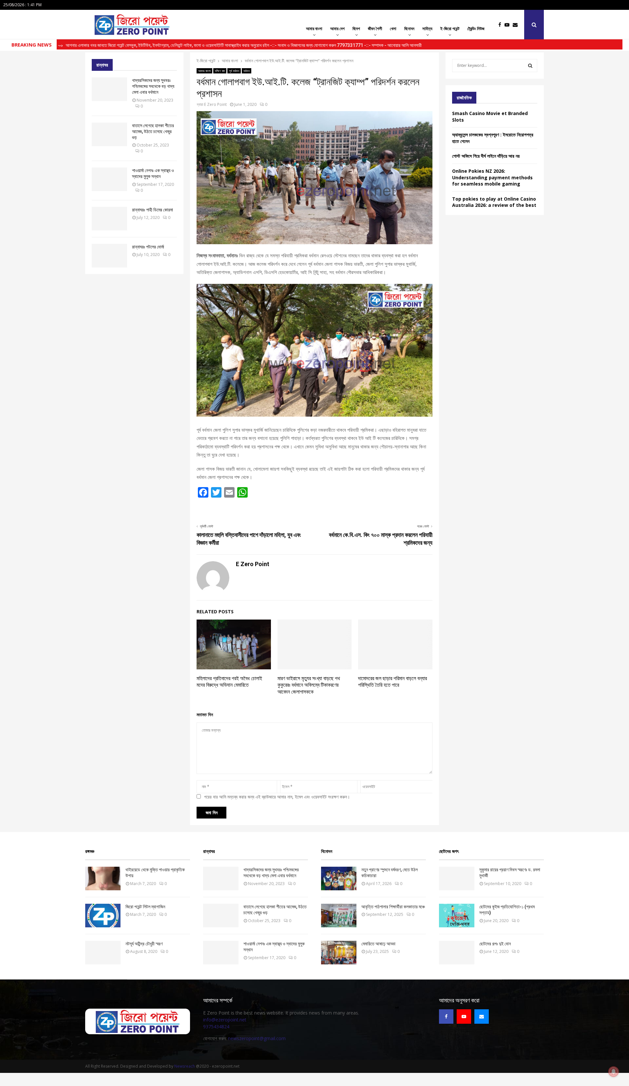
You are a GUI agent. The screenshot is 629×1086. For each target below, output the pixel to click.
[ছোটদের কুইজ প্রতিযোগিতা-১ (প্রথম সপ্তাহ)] (456, 915)
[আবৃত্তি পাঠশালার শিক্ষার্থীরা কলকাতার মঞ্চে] (338, 915)
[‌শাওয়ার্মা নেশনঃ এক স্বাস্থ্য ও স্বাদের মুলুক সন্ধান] (109, 179)
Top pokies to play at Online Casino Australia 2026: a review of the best (494, 202)
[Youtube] (509, 25)
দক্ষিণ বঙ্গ (220, 71)
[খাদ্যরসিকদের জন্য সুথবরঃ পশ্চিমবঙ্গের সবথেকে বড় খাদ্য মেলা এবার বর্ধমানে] (109, 89)
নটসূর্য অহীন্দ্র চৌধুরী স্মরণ (143, 943)
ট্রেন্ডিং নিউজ (476, 28)
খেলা (393, 28)
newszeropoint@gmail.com (257, 1038)
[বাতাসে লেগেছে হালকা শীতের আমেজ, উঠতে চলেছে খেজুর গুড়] (109, 134)
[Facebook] (501, 25)
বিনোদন (409, 28)
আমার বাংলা (314, 28)
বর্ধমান (246, 71)
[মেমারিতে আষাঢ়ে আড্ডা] (338, 952)
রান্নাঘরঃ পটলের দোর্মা (148, 246)
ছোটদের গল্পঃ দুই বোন (495, 943)
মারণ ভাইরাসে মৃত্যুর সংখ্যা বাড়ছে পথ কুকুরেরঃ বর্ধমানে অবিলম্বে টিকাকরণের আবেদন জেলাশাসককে (308, 685)
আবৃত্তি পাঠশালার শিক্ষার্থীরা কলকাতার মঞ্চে (393, 906)
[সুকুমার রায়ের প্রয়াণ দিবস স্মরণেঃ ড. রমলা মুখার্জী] (456, 878)
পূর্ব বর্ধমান (234, 71)
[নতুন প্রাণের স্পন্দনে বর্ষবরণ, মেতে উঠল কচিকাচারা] (338, 878)
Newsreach (184, 1066)
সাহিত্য (427, 28)
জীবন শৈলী (375, 28)
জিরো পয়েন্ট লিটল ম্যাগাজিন (145, 906)
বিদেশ (356, 28)
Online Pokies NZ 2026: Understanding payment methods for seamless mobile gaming (492, 177)
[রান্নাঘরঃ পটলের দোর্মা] (109, 255)
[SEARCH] (530, 65)
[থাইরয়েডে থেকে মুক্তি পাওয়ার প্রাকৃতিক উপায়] (103, 878)
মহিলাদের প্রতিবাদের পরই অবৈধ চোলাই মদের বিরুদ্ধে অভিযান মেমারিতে (229, 681)
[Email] (517, 25)
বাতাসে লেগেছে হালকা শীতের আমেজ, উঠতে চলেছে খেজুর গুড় (153, 131)
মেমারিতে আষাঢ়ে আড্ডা (378, 943)
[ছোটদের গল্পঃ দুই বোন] (456, 952)
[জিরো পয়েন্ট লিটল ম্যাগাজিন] (103, 915)
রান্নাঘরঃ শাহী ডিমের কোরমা (152, 209)
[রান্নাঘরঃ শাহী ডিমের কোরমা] (109, 218)
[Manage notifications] (613, 1071)
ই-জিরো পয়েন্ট (449, 28)
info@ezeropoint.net (224, 1020)
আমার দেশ (337, 28)
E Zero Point (215, 104)
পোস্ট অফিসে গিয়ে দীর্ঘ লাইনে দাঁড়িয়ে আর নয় (486, 156)
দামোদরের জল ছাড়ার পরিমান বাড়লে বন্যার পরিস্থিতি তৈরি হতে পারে (392, 681)
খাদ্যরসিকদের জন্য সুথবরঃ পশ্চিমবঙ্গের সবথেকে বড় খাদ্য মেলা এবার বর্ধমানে (153, 86)
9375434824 (216, 1026)
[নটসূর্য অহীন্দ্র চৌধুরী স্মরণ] (103, 952)
